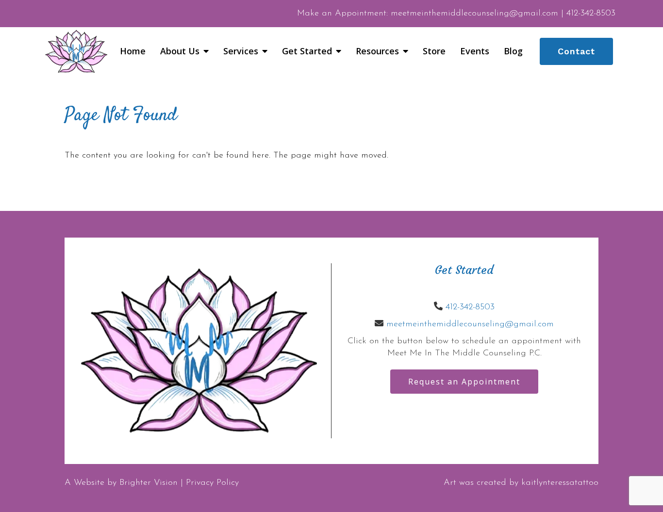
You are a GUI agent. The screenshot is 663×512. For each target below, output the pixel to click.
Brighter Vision (148, 483)
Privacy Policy (212, 483)
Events (474, 51)
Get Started (307, 51)
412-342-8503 (470, 307)
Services (240, 51)
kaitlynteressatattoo (559, 483)
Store (434, 51)
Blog (513, 51)
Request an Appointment (464, 381)
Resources (377, 51)
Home (133, 51)
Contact (576, 51)
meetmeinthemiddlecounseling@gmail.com (470, 324)
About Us (179, 51)
